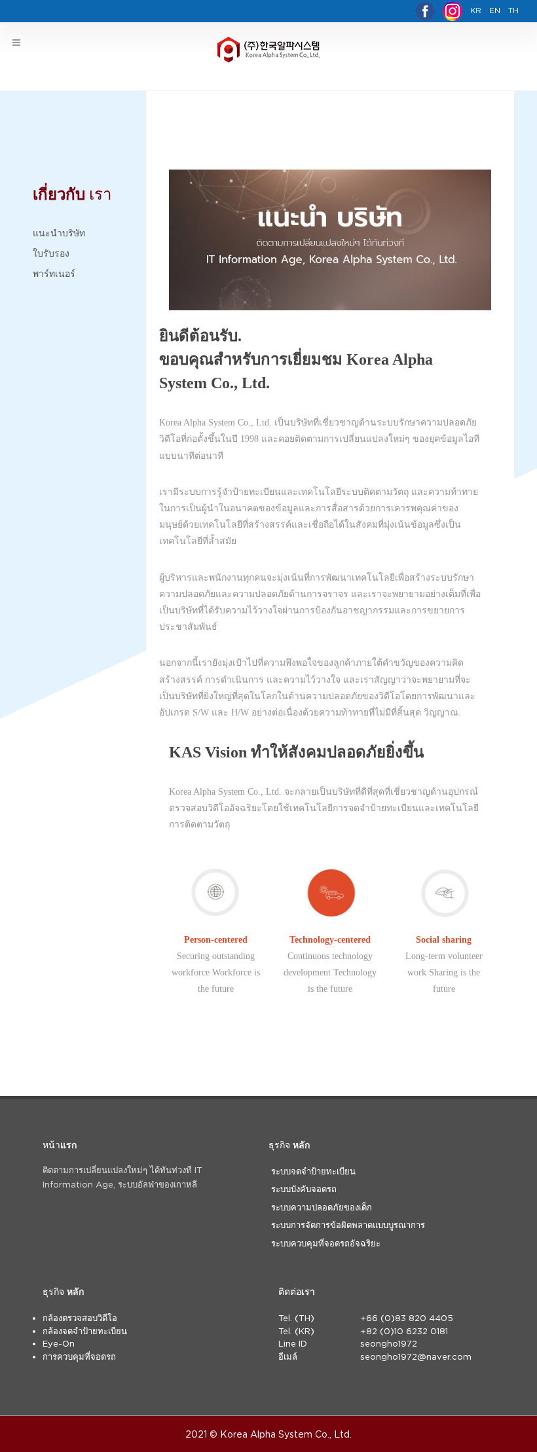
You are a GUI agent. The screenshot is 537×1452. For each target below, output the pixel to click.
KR (475, 10)
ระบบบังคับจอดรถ (304, 1188)
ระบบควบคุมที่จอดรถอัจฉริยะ (325, 1243)
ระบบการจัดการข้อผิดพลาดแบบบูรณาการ (348, 1224)
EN (494, 10)
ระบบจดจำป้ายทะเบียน (313, 1171)
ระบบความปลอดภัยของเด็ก (321, 1207)
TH (513, 10)
